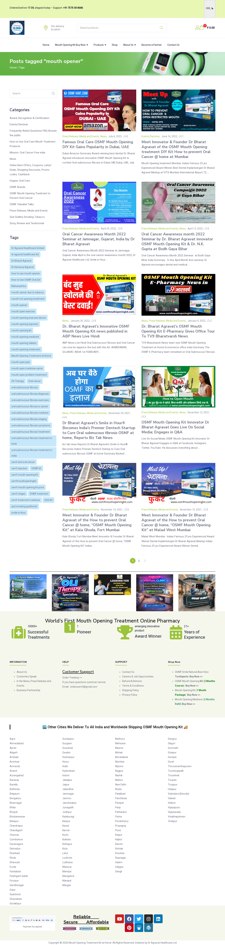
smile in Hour (18, 512)
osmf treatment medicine (25, 500)
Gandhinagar (17, 885)
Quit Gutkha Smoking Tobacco (27, 217)
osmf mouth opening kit (24, 474)
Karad (65, 825)
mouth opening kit (21, 330)
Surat (171, 761)
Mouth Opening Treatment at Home (31, 355)
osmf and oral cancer (23, 462)
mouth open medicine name (27, 368)
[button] (207, 28)
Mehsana (120, 743)
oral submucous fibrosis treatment (30, 431)
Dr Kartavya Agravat (22, 267)
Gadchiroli (15, 894)
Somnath (173, 748)
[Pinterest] (129, 927)
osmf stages (18, 493)
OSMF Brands (17, 187)
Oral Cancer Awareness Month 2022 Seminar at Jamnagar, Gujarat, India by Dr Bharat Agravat (98, 239)
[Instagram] (148, 918)
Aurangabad (17, 775)
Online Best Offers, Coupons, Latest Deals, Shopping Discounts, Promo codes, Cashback (30, 170)
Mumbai (119, 761)
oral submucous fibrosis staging (29, 419)
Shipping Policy (130, 690)
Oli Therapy (17, 381)
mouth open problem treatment (29, 374)
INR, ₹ (209, 8)
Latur (65, 853)
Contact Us (173, 44)
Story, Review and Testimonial (27, 223)
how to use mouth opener (25, 273)
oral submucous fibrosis (24, 387)
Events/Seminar (19, 124)
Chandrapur (16, 825)
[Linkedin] (158, 918)
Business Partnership (28, 690)
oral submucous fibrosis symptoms (30, 425)
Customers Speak (27, 676)
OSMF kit (36, 468)
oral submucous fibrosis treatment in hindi (31, 441)
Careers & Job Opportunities (137, 676)
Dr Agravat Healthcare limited (27, 248)
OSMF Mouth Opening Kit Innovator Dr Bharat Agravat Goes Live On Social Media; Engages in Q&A (175, 427)
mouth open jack (20, 362)
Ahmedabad (17, 743)
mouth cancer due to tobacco (27, 292)
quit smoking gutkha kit (24, 506)
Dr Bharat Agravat (21, 260)
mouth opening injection (24, 324)
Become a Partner (152, 44)
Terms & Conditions (133, 685)
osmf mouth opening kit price (27, 487)
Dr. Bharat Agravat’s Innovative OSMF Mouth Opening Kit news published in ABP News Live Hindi (95, 331)
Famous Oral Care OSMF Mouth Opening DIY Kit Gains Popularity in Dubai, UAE (97, 144)
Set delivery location (57, 28)
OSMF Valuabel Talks (22, 204)
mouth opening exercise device (28, 317)
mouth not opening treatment (27, 298)
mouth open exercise (23, 311)
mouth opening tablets (24, 343)
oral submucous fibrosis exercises (30, 400)
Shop (115, 44)
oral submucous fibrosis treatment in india (31, 453)
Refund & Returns (132, 681)
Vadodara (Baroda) (178, 793)
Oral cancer (34, 381)
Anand (13, 770)
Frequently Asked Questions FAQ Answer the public (33, 133)
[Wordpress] (148, 927)
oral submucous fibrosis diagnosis (30, 393)
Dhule (13, 857)
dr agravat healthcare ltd (25, 254)
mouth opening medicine (25, 336)
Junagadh (68, 807)
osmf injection (19, 468)
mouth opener (19, 305)
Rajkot (118, 839)
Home (46, 44)
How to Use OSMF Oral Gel (25, 279)
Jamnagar (68, 793)
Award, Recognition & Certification (29, 118)
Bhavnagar (16, 802)
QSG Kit (48, 500)
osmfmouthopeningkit (23, 481)
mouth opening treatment (25, 349)
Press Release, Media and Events (29, 210)
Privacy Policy (130, 694)
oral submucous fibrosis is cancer (29, 406)
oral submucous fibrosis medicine (30, 412)
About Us (128, 44)
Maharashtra (18, 286)
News (13, 158)
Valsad (171, 798)
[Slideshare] (138, 927)
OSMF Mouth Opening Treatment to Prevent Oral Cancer (30, 196)
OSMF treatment (39, 493)
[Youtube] (119, 918)
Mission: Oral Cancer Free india (27, 152)
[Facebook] (129, 918)
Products (99, 44)
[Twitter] (138, 918)
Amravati (15, 766)
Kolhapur (67, 844)
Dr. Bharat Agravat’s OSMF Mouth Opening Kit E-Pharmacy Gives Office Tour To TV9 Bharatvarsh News (178, 331)
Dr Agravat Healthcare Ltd (162, 942)
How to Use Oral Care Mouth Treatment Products (32, 144)
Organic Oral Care (20, 180)
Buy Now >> (192, 685)
